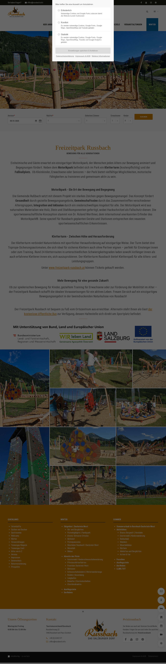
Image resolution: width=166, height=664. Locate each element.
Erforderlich (81, 13)
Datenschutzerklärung (65, 56)
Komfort (81, 25)
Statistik (81, 38)
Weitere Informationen (101, 56)
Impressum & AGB (82, 56)
